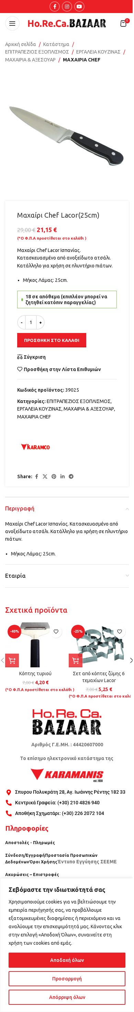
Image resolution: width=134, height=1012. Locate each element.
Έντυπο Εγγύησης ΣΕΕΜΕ (87, 861)
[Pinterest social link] (53, 476)
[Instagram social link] (67, 6)
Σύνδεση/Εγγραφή (25, 855)
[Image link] (67, 721)
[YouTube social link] (79, 6)
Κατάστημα (56, 44)
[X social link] (45, 476)
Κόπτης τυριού (35, 673)
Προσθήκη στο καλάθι (51, 340)
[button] (12, 660)
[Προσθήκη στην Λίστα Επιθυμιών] (56, 632)
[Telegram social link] (71, 476)
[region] (67, 945)
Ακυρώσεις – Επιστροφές (32, 874)
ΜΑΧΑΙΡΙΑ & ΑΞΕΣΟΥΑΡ (30, 59)
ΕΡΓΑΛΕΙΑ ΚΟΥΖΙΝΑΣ (98, 52)
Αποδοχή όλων (67, 960)
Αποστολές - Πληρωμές (30, 842)
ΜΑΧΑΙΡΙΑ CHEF (81, 59)
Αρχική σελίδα (20, 44)
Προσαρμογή (67, 978)
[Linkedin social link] (62, 476)
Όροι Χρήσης (43, 862)
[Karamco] (35, 447)
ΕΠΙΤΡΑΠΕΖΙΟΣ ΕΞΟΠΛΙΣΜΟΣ (37, 52)
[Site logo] (67, 23)
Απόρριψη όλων (67, 997)
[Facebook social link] (54, 6)
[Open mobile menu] (12, 23)
